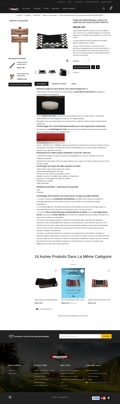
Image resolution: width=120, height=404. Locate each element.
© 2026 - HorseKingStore (60, 397)
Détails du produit (59, 84)
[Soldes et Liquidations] (20, 40)
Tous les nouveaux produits (20, 84)
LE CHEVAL (26, 8)
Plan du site (64, 385)
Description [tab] (41, 84)
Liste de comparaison (41, 385)
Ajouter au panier (81, 67)
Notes (74, 84)
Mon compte (12, 373)
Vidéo (62, 382)
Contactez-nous (39, 376)
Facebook (10, 397)
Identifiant (11, 370)
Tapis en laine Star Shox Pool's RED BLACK (101, 300)
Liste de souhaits (39, 382)
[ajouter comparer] (93, 67)
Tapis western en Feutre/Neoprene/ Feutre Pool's (51, 300)
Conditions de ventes (67, 373)
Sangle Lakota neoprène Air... (22, 63)
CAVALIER (37, 8)
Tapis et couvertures (18, 20)
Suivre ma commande (41, 379)
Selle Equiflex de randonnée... (23, 75)
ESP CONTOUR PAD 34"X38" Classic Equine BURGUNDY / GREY (81, 300)
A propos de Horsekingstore (69, 370)
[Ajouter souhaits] (98, 67)
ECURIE (46, 8)
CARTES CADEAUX (68, 8)
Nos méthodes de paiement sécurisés (72, 379)
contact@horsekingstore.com (98, 382)
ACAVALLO (55, 8)
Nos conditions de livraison (69, 376)
